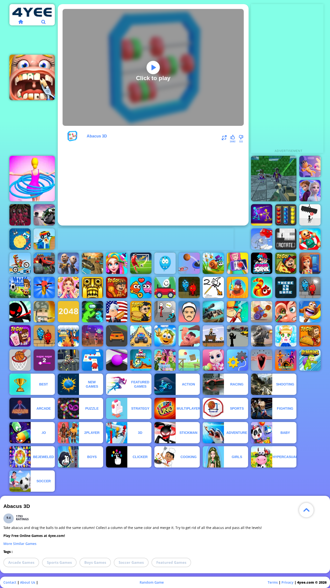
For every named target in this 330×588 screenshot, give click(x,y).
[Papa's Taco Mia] (310, 336)
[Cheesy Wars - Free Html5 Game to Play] (20, 239)
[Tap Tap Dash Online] (92, 360)
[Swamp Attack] (237, 311)
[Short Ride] (189, 311)
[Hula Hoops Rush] (32, 178)
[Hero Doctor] (237, 263)
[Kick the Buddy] (310, 239)
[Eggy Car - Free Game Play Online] (165, 287)
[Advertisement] (146, 239)
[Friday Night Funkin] (261, 263)
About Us (27, 582)
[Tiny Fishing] (237, 287)
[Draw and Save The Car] (44, 239)
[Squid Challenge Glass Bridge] (20, 215)
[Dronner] (44, 287)
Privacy (287, 582)
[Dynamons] (310, 360)
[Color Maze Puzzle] (116, 360)
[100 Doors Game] (310, 263)
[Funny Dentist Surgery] (32, 77)
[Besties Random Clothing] (165, 360)
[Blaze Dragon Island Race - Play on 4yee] (44, 263)
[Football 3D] (140, 263)
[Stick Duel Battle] (261, 215)
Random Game (152, 582)
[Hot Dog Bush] (116, 311)
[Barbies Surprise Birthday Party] (68, 287)
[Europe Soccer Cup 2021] (20, 287)
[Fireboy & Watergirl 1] (189, 287)
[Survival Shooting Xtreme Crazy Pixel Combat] (273, 178)
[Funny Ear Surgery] (285, 311)
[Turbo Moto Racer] (44, 215)
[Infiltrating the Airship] (261, 239)
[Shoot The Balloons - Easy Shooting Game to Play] (165, 263)
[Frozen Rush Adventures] (310, 190)
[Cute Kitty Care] (213, 360)
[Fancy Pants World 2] (213, 287)
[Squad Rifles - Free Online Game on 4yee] (44, 311)
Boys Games (95, 562)
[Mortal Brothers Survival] (285, 360)
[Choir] (261, 360)
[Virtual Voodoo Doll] (310, 166)
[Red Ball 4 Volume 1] (189, 360)
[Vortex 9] (92, 336)
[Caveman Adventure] (189, 336)
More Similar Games (19, 543)
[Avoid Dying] (310, 215)
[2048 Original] (68, 311)
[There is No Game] (285, 287)
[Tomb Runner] (92, 287)
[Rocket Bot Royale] (140, 360)
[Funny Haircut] (116, 263)
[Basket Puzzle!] (189, 263)
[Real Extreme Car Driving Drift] (92, 263)
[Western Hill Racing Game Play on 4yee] (213, 336)
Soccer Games (131, 562)
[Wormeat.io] (261, 287)
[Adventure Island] (310, 311)
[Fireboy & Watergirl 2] (44, 336)
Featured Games (171, 562)
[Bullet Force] (261, 336)
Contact (9, 582)
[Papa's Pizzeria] (285, 263)
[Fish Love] (140, 287)
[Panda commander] (68, 336)
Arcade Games (21, 562)
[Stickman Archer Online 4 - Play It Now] (20, 311)
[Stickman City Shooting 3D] (237, 336)
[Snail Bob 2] (213, 263)
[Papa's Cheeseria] (140, 311)
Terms (273, 582)
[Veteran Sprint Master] (140, 336)
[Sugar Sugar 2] (44, 360)
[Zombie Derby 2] (213, 311)
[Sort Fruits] (285, 215)
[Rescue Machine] (237, 360)
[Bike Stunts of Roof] (68, 360)
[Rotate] (285, 239)
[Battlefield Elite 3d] (68, 263)
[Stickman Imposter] (92, 311)
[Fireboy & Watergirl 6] (310, 287)
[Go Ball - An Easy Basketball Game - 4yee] (20, 360)
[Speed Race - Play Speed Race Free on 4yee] (116, 336)
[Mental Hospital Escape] (165, 311)
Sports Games (59, 562)
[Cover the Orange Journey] (165, 336)
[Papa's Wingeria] (116, 287)
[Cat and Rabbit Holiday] (285, 336)
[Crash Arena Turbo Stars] (261, 311)
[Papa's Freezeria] (20, 336)
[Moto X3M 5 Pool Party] (20, 263)
